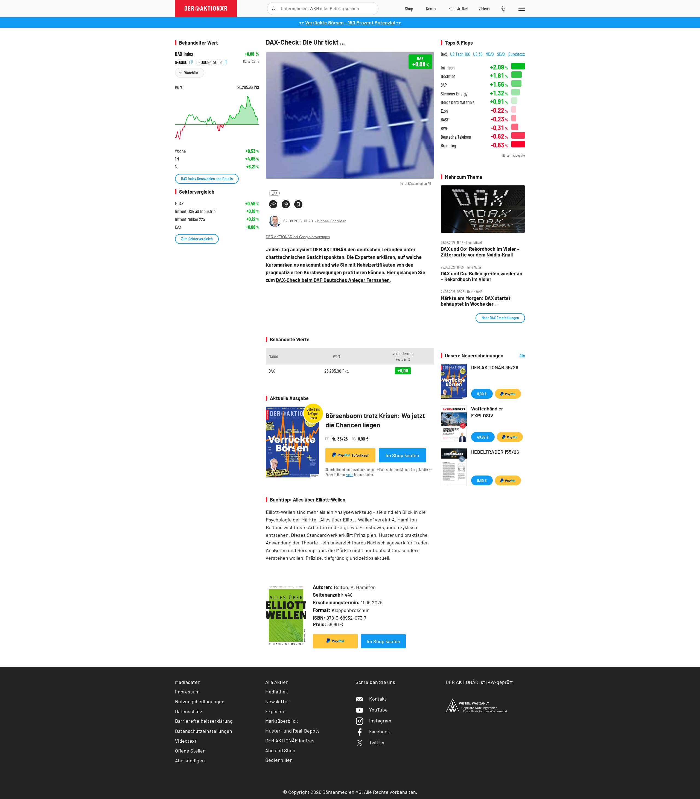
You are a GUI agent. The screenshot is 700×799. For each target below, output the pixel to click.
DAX (274, 193)
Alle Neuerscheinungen (515, 355)
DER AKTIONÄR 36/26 (494, 367)
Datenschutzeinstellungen (203, 731)
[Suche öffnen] (274, 8)
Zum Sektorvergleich (197, 238)
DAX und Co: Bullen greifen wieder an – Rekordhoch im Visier (481, 276)
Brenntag (448, 145)
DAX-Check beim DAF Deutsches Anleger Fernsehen (333, 280)
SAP (444, 85)
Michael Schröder (331, 220)
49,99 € (483, 436)
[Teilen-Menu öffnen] (273, 204)
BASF (445, 120)
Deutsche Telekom (456, 137)
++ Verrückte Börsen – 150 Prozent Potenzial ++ (350, 22)
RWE (444, 128)
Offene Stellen (190, 751)
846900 (181, 61)
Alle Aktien (276, 682)
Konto (349, 474)
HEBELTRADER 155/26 (495, 452)
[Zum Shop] (409, 8)
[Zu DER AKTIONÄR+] (458, 8)
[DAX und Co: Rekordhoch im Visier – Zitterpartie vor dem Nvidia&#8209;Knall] (483, 209)
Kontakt (377, 699)
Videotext (186, 741)
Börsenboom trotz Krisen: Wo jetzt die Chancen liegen (375, 420)
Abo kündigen (190, 760)
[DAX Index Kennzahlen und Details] (217, 117)
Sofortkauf (360, 455)
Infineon (448, 68)
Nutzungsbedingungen (199, 701)
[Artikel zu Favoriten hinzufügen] (298, 204)
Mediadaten (187, 682)
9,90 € (482, 480)
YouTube (378, 710)
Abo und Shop (280, 750)
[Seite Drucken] (286, 204)
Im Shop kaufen (402, 455)
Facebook (379, 731)
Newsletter (277, 701)
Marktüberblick (281, 721)
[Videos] (484, 8)
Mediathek (276, 692)
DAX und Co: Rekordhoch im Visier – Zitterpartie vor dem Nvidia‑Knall (480, 251)
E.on (444, 111)
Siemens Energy (454, 94)
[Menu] (520, 8)
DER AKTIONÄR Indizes (289, 740)
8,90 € (482, 393)
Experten (275, 711)
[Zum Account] (431, 8)
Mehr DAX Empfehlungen (500, 317)
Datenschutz (188, 711)
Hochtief (448, 76)
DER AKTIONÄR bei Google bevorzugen (298, 237)
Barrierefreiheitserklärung (204, 721)
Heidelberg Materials (457, 102)
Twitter (377, 742)
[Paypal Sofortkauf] (335, 641)
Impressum (187, 692)
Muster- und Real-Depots (292, 731)
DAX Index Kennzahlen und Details (207, 178)
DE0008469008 (209, 61)
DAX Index (184, 54)
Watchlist (191, 72)
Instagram (380, 721)
